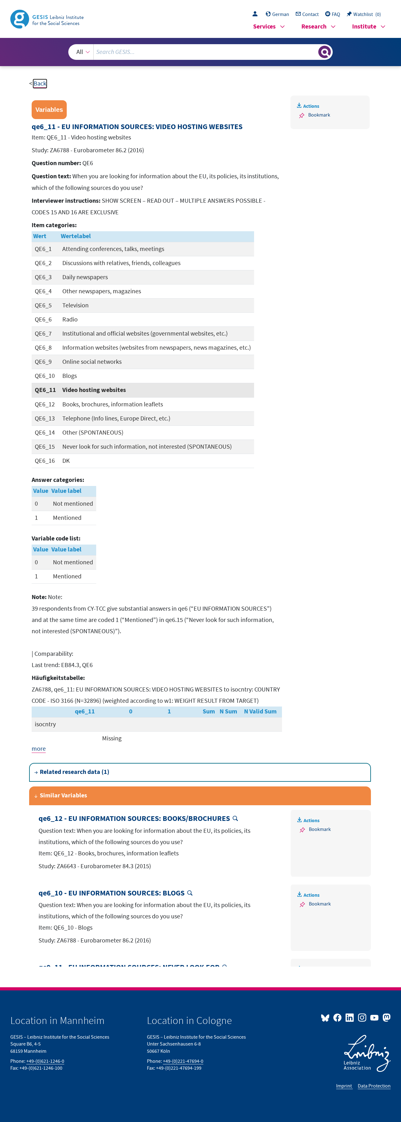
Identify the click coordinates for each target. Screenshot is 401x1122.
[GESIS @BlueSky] (326, 1017)
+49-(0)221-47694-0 (183, 1061)
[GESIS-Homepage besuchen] (47, 18)
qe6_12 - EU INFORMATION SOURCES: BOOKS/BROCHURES (134, 819)
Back (40, 84)
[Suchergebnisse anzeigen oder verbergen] (324, 52)
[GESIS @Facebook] (338, 1017)
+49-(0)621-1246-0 (45, 1061)
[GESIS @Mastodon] (386, 1017)
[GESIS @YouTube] (375, 1017)
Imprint (344, 1086)
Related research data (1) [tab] (74, 772)
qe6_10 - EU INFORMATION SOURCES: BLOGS (112, 893)
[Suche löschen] (313, 51)
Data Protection (374, 1086)
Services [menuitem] (264, 27)
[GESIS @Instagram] (362, 1017)
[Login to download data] (257, 14)
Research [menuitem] (313, 27)
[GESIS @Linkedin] (350, 1017)
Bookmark (319, 115)
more (39, 749)
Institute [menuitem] (364, 27)
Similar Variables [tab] (63, 795)
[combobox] (200, 52)
